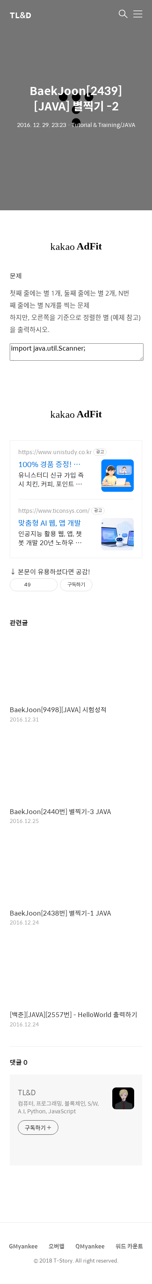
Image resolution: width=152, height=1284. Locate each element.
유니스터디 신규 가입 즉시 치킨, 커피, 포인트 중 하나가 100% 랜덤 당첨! (51, 479)
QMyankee (90, 1246)
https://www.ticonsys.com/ (54, 510)
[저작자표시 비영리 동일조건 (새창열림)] (103, 585)
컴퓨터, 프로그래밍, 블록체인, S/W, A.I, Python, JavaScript (58, 1107)
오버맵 (56, 1246)
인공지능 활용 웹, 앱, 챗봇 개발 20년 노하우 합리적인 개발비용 (50, 538)
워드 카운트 (129, 1246)
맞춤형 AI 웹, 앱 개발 (49, 523)
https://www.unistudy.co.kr (55, 451)
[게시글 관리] (48, 585)
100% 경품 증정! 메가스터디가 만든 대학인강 (50, 464)
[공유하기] (38, 585)
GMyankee (23, 1246)
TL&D (20, 15)
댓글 (19, 1062)
